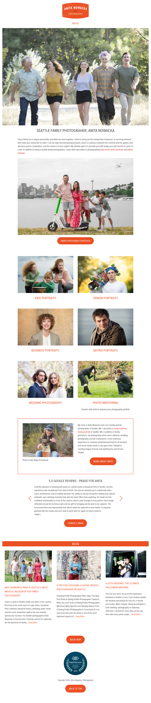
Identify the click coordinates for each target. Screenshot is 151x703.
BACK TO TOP (75, 688)
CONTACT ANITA (75, 523)
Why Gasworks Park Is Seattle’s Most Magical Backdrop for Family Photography (26, 591)
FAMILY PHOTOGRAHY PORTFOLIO (75, 240)
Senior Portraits (105, 297)
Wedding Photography (45, 402)
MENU (75, 23)
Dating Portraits (105, 350)
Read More (33, 622)
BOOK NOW (75, 639)
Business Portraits (45, 350)
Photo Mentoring (105, 402)
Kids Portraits (45, 297)
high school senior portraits (111, 149)
